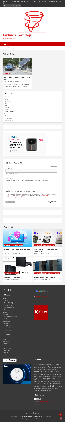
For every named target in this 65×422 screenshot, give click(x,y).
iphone (58, 374)
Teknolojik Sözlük (8, 120)
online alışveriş (44, 381)
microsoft (48, 376)
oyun (49, 381)
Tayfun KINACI (15, 82)
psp (59, 386)
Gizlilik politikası (42, 1)
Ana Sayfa (5, 298)
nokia (39, 381)
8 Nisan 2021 (37, 253)
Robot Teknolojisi (8, 116)
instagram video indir (39, 374)
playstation (47, 383)
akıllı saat (36, 364)
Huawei (8, 328)
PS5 (56, 386)
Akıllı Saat (6, 97)
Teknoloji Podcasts (31, 1)
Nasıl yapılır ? (6, 341)
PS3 (48, 386)
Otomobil (7, 73)
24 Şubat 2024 (8, 253)
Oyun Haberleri (7, 348)
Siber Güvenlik (8, 118)
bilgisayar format (42, 367)
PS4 (52, 386)
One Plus (8, 330)
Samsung (8, 325)
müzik (41, 379)
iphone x (36, 376)
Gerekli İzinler (9, 178)
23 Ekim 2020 (38, 279)
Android (6, 323)
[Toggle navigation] (5, 44)
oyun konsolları (56, 381)
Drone (5, 103)
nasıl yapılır (47, 379)
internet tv (52, 374)
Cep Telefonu (7, 101)
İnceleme (6, 107)
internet (47, 374)
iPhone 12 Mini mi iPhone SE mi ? (46, 277)
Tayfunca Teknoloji (17, 35)
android (46, 364)
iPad (5, 319)
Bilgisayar (6, 99)
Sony (53, 388)
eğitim (48, 369)
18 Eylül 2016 (7, 82)
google (36, 371)
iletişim (60, 1)
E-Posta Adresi (10, 168)
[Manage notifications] (61, 418)
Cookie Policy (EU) (52, 1)
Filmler (5, 105)
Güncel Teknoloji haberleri (18, 1)
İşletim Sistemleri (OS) (10, 316)
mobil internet (54, 376)
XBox (5, 355)
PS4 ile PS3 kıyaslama (12, 277)
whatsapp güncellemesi (44, 390)
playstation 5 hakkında (40, 386)
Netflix (54, 379)
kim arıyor (42, 376)
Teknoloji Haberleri (48, 245)
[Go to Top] (60, 414)
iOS (5, 332)
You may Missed (10, 227)
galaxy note (53, 369)
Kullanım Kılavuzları (9, 111)
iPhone (44, 273)
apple (52, 364)
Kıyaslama (6, 109)
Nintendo (6, 352)
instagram (43, 371)
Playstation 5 (56, 383)
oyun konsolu (37, 383)
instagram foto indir (53, 371)
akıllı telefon (41, 364)
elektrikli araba (57, 367)
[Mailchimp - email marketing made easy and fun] (50, 201)
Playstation (7, 273)
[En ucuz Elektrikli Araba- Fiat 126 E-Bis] (17, 66)
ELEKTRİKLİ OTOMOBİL (40, 369)
